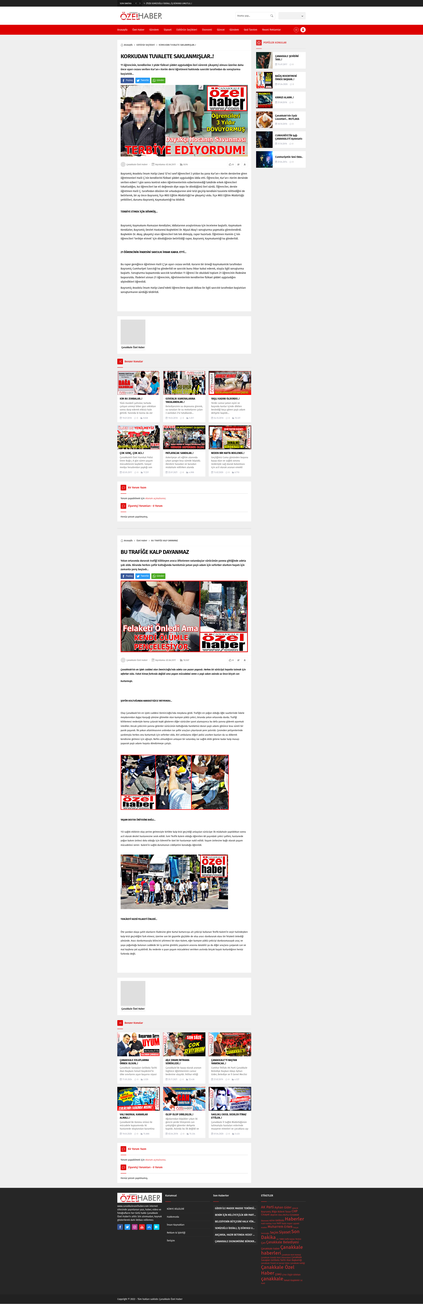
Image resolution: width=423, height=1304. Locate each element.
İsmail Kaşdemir (292, 1280)
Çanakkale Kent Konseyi (291, 1255)
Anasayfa (128, 45)
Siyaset (285, 1232)
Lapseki (296, 1223)
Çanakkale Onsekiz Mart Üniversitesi (276, 1258)
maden (264, 1227)
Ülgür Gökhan (293, 1274)
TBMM (281, 1239)
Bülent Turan (284, 1211)
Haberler (294, 1219)
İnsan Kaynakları (175, 1224)
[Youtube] (142, 1227)
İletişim (171, 1240)
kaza (284, 1223)
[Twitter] (127, 1227)
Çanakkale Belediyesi (282, 1242)
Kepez (289, 1223)
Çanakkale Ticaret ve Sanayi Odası (275, 1263)
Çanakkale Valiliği (297, 1263)
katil (279, 1223)
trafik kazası (290, 1239)
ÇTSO (284, 1275)
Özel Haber (141, 540)
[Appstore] (149, 1227)
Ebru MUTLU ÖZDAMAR (288, 1215)
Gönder (160, 80)
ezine (272, 1220)
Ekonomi (265, 1221)
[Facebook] (120, 1227)
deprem (274, 1215)
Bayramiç (266, 1211)
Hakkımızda (173, 1216)
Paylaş (129, 80)
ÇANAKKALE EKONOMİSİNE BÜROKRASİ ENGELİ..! (171, 3)
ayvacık (295, 1208)
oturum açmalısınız (155, 498)
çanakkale (272, 1279)
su (277, 1239)
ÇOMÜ (278, 1274)
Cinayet (265, 1214)
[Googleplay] (156, 1227)
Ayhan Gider (283, 1207)
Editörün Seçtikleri (145, 45)
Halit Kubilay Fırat (268, 1224)
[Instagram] (134, 1227)
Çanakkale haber (270, 1248)
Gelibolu (279, 1220)
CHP (294, 1211)
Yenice (298, 1239)
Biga (274, 1211)
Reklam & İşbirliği (176, 1232)
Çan (263, 1242)
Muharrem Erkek (280, 1227)
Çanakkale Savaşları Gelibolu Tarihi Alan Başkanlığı (281, 1259)
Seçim (274, 1232)
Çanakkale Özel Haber (137, 164)
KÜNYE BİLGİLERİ (175, 1209)
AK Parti (267, 1207)
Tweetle (145, 80)
